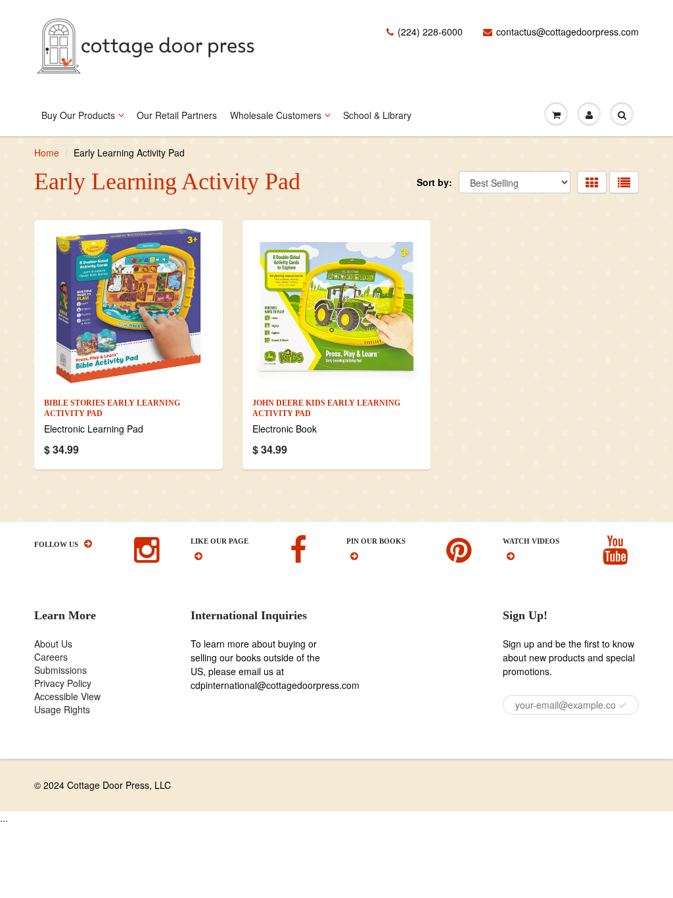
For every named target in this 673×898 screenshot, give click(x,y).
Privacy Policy (62, 683)
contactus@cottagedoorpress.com (567, 31)
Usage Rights (62, 709)
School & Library (377, 115)
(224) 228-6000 (430, 31)
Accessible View (67, 696)
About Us (53, 643)
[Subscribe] (622, 705)
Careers (51, 656)
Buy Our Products (78, 115)
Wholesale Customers (275, 115)
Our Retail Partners (177, 115)
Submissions (60, 669)
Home (46, 152)
